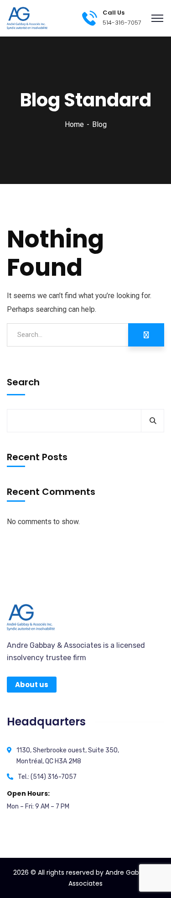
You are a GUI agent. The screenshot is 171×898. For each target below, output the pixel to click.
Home (74, 124)
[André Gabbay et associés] (27, 17)
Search (23, 382)
